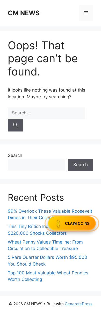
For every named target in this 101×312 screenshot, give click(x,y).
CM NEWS (24, 13)
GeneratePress (78, 303)
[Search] (15, 125)
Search (15, 155)
